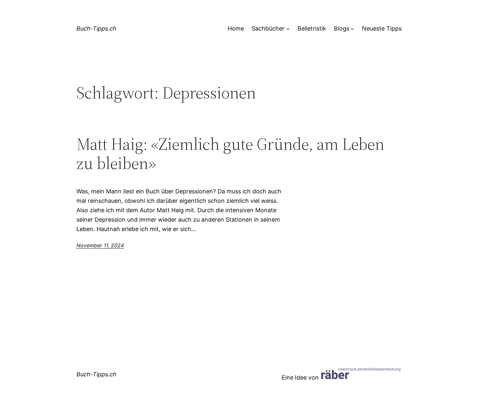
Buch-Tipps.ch (96, 28)
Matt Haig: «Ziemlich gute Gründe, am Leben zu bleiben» (230, 153)
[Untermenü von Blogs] (352, 29)
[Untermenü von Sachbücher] (288, 29)
